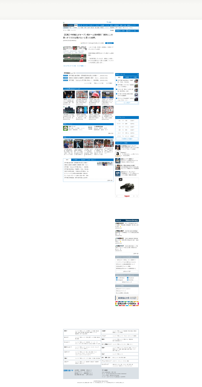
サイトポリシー (78, 371)
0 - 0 (123, 123)
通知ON (110, 43)
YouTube (131, 280)
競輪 (128, 344)
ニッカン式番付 (119, 332)
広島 (126, 120)
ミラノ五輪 (88, 358)
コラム (131, 27)
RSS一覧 (131, 364)
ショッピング (115, 365)
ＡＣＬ (76, 343)
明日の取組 (130, 331)
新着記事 (118, 220)
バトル (107, 25)
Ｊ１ (91, 342)
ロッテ (119, 133)
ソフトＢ (119, 136)
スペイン (77, 348)
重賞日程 (131, 339)
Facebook (131, 277)
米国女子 (77, 363)
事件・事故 (115, 350)
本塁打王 (101, 128)
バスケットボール (79, 354)
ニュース (66, 27)
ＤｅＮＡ (119, 123)
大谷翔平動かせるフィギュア (128, 146)
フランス (81, 348)
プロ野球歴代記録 (98, 126)
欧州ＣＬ (86, 348)
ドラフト (107, 27)
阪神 (126, 123)
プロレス (125, 335)
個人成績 (97, 27)
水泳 (90, 352)
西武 (126, 130)
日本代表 (88, 342)
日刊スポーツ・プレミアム (127, 172)
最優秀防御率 (97, 129)
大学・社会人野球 (83, 333)
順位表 (92, 27)
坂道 (130, 347)
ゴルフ (97, 25)
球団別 (102, 27)
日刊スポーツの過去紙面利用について (125, 264)
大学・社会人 (118, 27)
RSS (112, 30)
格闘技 (135, 335)
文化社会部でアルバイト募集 (123, 266)
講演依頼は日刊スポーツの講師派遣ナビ (126, 268)
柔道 (92, 352)
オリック (127, 136)
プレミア (97, 347)
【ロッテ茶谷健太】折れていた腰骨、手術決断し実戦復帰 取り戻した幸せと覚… (126, 225)
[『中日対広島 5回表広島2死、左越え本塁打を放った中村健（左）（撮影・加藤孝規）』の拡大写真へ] (75, 48)
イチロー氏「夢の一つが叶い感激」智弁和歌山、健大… (125, 90)
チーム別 (98, 343)
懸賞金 (114, 332)
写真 (70, 27)
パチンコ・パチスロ (122, 361)
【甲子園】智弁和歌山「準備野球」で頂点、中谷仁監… (76, 169)
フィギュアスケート (90, 353)
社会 (125, 25)
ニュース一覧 (87, 83)
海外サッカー (67, 347)
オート (131, 344)
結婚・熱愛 (121, 349)
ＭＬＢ (80, 25)
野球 (76, 25)
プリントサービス (128, 365)
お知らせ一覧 (126, 271)
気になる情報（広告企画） (122, 293)
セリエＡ (88, 347)
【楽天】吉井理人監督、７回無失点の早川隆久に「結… (76, 171)
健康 (124, 357)
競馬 (111, 25)
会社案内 (77, 370)
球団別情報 (75, 129)
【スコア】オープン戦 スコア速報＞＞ (74, 66)
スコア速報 (80, 27)
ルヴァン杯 (81, 343)
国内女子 (92, 361)
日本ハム (127, 133)
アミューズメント (106, 361)
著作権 (109, 382)
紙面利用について (88, 373)
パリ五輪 (93, 358)
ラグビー (83, 353)
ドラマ (134, 349)
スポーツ (91, 25)
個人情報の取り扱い (80, 374)
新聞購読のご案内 (120, 30)
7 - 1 (123, 136)
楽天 (120, 130)
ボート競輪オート (106, 344)
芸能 (121, 25)
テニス (95, 352)
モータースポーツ (87, 354)
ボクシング (130, 335)
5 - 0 (123, 120)
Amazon (123, 152)
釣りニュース (115, 357)
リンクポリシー (88, 371)
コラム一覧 (119, 364)
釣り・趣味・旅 (106, 357)
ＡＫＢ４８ (126, 347)
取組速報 (125, 331)
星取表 (135, 331)
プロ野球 (74, 27)
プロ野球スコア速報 (126, 139)
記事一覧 (109, 180)
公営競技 (116, 25)
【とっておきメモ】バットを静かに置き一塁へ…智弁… (76, 175)
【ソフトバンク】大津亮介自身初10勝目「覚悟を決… (76, 173)
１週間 (135, 77)
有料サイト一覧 (132, 30)
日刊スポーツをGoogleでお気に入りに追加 (93, 43)
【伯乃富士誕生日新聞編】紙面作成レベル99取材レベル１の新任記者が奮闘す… (127, 232)
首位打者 (96, 128)
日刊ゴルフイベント (121, 290)
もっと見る (126, 102)
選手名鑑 (87, 332)
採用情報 (82, 370)
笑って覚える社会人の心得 (127, 165)
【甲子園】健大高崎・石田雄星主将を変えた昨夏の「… (84, 75)
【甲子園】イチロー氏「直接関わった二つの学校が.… (126, 85)
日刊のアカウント (126, 282)
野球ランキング (120, 74)
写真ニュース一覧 (98, 83)
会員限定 (71, 25)
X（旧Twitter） (121, 277)
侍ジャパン (125, 27)
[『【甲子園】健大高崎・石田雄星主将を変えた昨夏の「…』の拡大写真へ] (105, 170)
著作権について (78, 373)
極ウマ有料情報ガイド (117, 340)
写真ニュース (67, 137)
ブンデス (92, 347)
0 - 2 (123, 130)
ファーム (95, 332)
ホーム (66, 25)
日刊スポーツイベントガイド (123, 288)
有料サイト (121, 365)
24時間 (127, 77)
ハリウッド (134, 347)
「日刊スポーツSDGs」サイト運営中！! (126, 260)
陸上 (87, 352)
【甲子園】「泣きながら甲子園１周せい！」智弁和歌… (84, 80)
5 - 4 (123, 126)
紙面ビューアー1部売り (127, 159)
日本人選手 (88, 337)
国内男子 (88, 361)
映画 (131, 349)
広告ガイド (89, 370)
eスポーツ (115, 361)
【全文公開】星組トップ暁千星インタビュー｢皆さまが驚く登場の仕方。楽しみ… (126, 247)
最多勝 (102, 129)
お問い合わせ (89, 374)
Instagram (120, 280)
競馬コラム (126, 339)
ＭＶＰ (106, 129)
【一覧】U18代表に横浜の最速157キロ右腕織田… (125, 94)
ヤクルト (127, 126)
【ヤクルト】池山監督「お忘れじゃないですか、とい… (126, 99)
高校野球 (112, 27)
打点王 (105, 128)
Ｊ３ (97, 342)
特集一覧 (110, 133)
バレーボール (78, 353)
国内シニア (82, 363)
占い (119, 350)
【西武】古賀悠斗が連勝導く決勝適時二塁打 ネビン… (84, 78)
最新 (119, 77)
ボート (125, 344)
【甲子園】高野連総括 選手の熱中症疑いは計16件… (76, 177)
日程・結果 (87, 27)
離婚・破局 (127, 349)
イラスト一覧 (125, 364)
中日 (120, 126)
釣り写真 (121, 357)
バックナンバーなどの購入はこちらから (126, 262)
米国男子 (97, 361)
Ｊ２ (94, 342)
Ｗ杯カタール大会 (88, 343)
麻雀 (128, 361)
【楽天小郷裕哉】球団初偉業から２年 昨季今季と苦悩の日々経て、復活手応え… (126, 240)
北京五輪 (98, 358)
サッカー (85, 25)
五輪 (65, 358)
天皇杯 (93, 343)
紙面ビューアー (131, 25)
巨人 (120, 120)
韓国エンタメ (115, 349)
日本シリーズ (72, 126)
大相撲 (102, 25)
